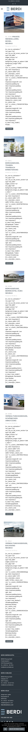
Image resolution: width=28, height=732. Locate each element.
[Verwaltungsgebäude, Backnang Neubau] (14, 529)
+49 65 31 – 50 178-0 (8, 665)
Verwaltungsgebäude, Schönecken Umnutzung (16, 418)
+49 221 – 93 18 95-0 (8, 700)
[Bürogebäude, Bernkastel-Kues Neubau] (14, 276)
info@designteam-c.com (7, 702)
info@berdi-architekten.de (7, 667)
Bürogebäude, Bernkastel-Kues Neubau (13, 291)
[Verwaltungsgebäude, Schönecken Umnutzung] (14, 402)
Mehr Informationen (17, 729)
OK (5, 729)
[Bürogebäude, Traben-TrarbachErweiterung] (14, 146)
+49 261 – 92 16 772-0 (8, 682)
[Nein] (26, 727)
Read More (9, 128)
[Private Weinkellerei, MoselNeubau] (14, 22)
